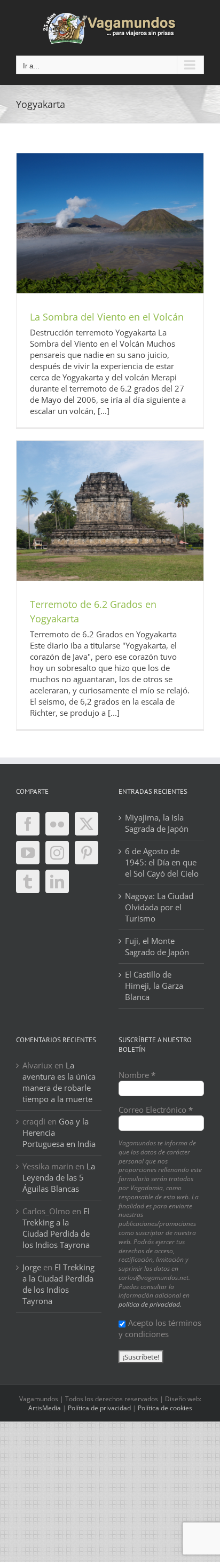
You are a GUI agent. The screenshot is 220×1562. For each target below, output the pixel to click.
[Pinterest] (86, 852)
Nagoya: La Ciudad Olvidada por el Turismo (159, 907)
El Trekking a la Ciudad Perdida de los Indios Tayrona (56, 1228)
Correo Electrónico (156, 1109)
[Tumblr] (28, 881)
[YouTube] (28, 852)
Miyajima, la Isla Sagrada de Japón (156, 823)
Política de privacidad (99, 1407)
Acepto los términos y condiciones (160, 1328)
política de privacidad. (150, 1304)
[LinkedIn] (57, 881)
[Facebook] (28, 823)
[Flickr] (57, 823)
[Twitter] (86, 823)
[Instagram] (57, 852)
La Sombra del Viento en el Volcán (107, 316)
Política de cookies (165, 1407)
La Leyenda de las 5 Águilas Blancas (58, 1177)
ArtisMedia (44, 1407)
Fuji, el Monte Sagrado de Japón (157, 946)
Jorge (31, 1267)
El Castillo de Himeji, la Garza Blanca (154, 985)
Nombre (137, 1074)
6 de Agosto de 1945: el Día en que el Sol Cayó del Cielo (162, 862)
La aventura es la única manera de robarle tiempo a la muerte (59, 1082)
